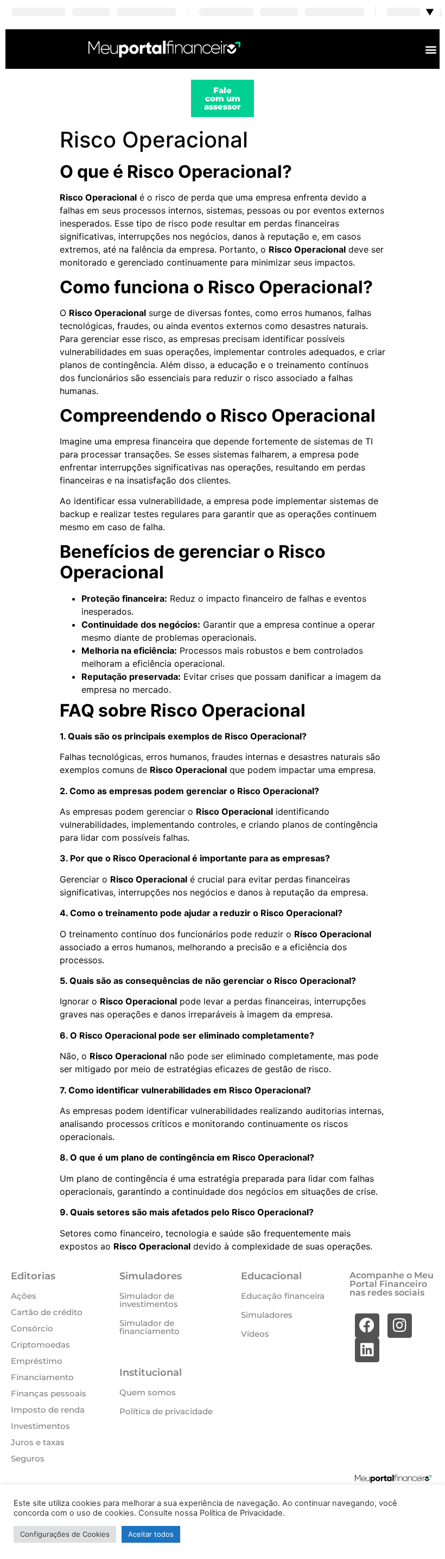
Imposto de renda (48, 1410)
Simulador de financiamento (149, 1327)
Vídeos (255, 1334)
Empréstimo (36, 1361)
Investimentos (40, 1426)
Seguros (27, 1458)
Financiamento (42, 1377)
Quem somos (147, 1392)
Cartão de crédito (46, 1312)
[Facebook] (367, 1325)
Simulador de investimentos (148, 1300)
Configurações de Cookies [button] (65, 1534)
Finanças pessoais (48, 1393)
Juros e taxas (38, 1442)
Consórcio (32, 1328)
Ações (23, 1296)
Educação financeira (283, 1296)
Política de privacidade (166, 1411)
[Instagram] (399, 1325)
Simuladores (267, 1315)
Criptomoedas (40, 1344)
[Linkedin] (367, 1350)
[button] (431, 49)
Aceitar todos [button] (151, 1534)
